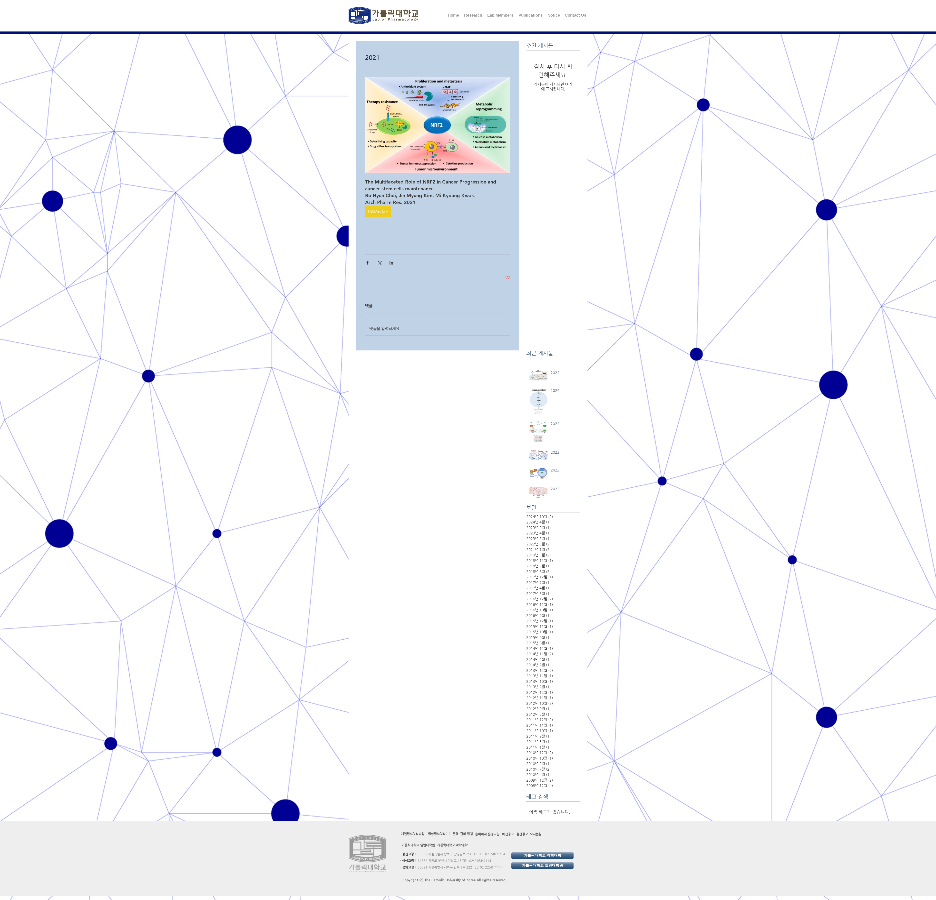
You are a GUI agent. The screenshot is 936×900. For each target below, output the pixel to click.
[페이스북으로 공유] (367, 262)
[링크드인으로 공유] (391, 262)
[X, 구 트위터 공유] (379, 262)
